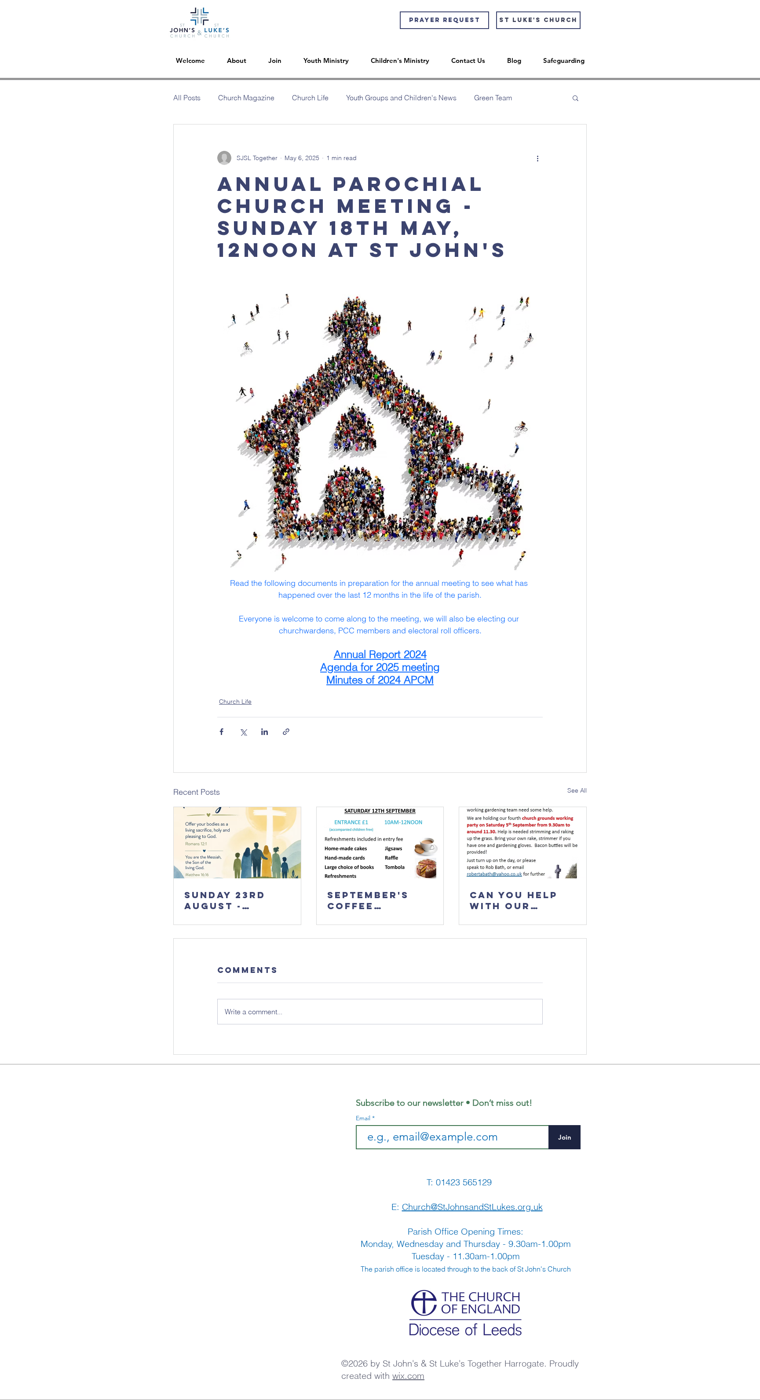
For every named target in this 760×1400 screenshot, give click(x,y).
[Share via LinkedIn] (264, 731)
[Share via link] (286, 731)
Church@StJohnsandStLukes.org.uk (472, 1206)
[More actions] (537, 158)
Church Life (310, 97)
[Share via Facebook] (221, 731)
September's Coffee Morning (368, 900)
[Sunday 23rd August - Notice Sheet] (237, 842)
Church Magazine (246, 97)
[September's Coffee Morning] (380, 842)
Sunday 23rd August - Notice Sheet (228, 900)
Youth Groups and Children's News (401, 97)
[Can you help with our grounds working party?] (522, 842)
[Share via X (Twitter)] (243, 731)
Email (364, 1118)
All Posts (187, 97)
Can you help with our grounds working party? (514, 900)
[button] (575, 97)
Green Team (493, 97)
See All (577, 790)
